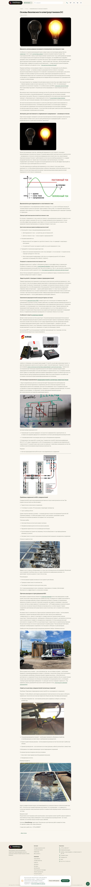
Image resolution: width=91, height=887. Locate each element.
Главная (21, 8)
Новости (36, 862)
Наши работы (37, 858)
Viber (62, 859)
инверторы (22, 54)
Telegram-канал (64, 855)
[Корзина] (77, 2)
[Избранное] (70, 2)
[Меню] (81, 2)
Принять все (65, 880)
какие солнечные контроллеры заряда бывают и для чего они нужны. (44, 367)
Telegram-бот (64, 857)
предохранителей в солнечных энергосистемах (52, 380)
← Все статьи (23, 833)
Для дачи (36, 866)
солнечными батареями (44, 266)
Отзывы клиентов (38, 860)
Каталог (28, 2)
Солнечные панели (38, 849)
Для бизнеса (37, 868)
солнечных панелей (37, 315)
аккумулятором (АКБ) (33, 300)
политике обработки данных (38, 883)
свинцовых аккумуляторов (61, 86)
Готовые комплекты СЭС (39, 848)
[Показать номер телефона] (67, 2)
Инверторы (36, 851)
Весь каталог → (37, 853)
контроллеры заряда (37, 54)
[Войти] (74, 2)
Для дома (36, 864)
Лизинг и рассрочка (38, 871)
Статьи (26, 8)
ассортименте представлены (57, 98)
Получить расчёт (38, 873)
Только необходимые (54, 880)
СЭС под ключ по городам (40, 870)
